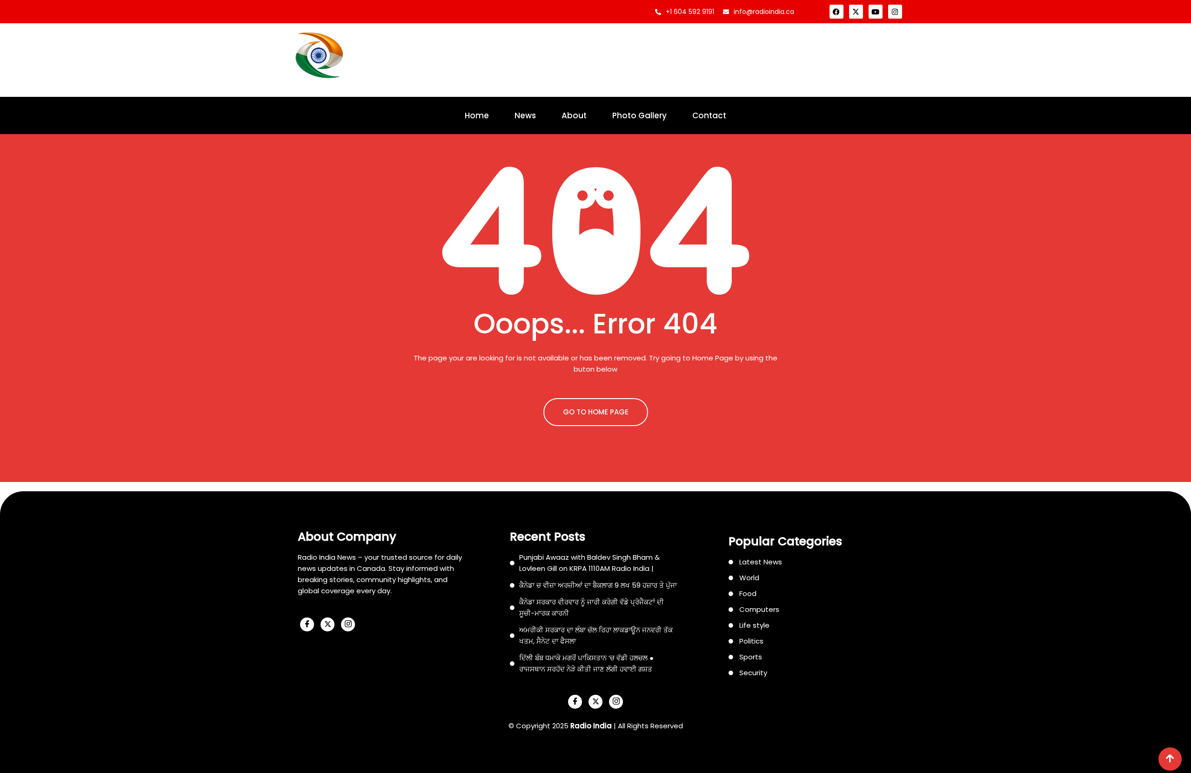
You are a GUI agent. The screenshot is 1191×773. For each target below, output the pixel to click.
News (525, 115)
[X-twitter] (856, 12)
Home (477, 115)
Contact (709, 115)
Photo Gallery (639, 115)
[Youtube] (876, 12)
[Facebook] (836, 12)
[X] (328, 624)
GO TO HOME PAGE (596, 412)
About (574, 115)
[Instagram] (895, 12)
